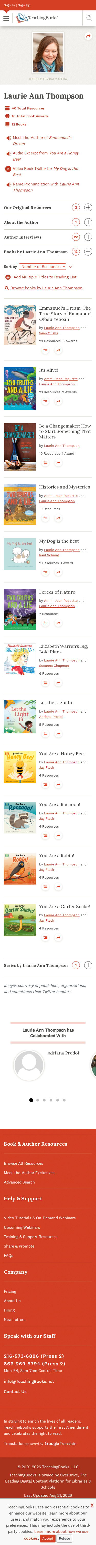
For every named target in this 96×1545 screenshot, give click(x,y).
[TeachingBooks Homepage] (35, 18)
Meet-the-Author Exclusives (29, 1172)
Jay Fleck (46, 767)
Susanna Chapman (54, 665)
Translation (15, 1443)
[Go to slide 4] (51, 1100)
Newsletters (15, 1319)
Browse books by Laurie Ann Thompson (45, 288)
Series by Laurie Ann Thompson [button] (40, 965)
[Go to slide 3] (44, 1100)
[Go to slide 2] (37, 1100)
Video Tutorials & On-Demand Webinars (40, 1218)
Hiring (9, 1310)
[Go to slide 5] (57, 1100)
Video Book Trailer (45, 171)
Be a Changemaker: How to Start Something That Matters (65, 431)
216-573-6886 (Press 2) (34, 1356)
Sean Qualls (48, 333)
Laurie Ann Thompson (62, 327)
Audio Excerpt (46, 156)
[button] (6, 18)
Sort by (10, 266)
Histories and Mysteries (64, 487)
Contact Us (15, 1391)
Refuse (64, 1538)
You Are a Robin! (56, 855)
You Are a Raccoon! (59, 804)
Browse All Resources (23, 1163)
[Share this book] (58, 350)
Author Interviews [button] (41, 237)
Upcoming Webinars (22, 1227)
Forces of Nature (57, 592)
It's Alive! (48, 370)
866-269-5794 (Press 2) (35, 1363)
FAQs (8, 1255)
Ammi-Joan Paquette (61, 378)
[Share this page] (88, 36)
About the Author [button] (40, 222)
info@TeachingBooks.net (29, 1381)
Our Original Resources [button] (40, 207)
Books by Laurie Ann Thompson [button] (41, 251)
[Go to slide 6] (64, 1100)
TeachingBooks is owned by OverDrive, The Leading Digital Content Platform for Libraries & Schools (48, 1481)
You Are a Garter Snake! (64, 906)
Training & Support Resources (31, 1236)
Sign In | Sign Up (17, 5)
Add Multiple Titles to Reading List (45, 277)
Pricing (10, 1291)
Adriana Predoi (51, 716)
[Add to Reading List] (45, 350)
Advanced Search (19, 1182)
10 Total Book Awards (30, 116)
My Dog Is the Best (59, 541)
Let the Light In (55, 702)
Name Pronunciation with (46, 187)
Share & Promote (19, 1246)
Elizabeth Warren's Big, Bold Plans (63, 649)
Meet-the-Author (42, 140)
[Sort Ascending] (70, 267)
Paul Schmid (49, 555)
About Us (12, 1300)
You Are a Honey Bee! (61, 753)
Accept (47, 1538)
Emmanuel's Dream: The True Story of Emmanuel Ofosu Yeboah (65, 313)
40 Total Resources (28, 108)
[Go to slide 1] (31, 1100)
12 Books (19, 124)
